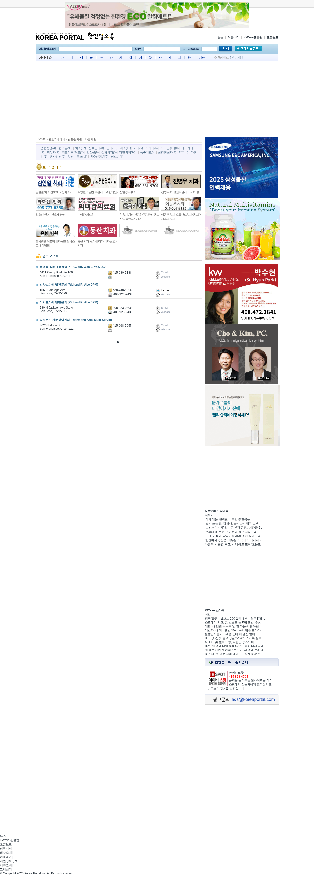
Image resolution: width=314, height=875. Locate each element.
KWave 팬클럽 (9, 840)
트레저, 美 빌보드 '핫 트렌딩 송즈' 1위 (229, 642)
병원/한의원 (75, 139)
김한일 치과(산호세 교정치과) (53, 192)
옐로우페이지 (57, 139)
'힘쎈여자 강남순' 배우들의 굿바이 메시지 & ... (234, 540)
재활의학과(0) (128, 152)
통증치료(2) (147, 152)
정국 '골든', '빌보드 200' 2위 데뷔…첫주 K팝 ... (235, 618)
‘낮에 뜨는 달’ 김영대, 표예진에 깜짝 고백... (233, 523)
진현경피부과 (127, 192)
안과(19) (111, 148)
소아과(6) (151, 148)
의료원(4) (117, 156)
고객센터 (6, 869)
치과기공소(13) (77, 156)
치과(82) (80, 148)
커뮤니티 (233, 37)
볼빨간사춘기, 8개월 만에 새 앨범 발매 (230, 634)
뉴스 (220, 37)
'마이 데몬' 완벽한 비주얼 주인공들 (227, 519)
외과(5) (138, 148)
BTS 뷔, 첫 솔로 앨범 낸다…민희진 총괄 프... (234, 654)
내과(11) (125, 148)
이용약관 (6, 857)
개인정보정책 (9, 861)
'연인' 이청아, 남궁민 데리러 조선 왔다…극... (233, 536)
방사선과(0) (57, 156)
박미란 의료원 (86, 214)
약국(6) (183, 152)
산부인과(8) (96, 148)
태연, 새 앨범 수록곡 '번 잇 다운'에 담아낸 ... (233, 626)
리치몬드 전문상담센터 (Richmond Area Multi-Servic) (76, 320)
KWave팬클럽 (253, 37)
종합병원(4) (48, 148)
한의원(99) (65, 148)
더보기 (209, 515)
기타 (202, 57)
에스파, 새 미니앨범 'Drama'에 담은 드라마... (234, 630)
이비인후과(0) (169, 148)
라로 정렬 (90, 139)
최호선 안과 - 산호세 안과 (50, 214)
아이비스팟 (236, 672)
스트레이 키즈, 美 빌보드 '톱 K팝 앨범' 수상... (234, 622)
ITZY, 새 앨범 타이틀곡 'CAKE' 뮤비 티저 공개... (235, 646)
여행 (240, 57)
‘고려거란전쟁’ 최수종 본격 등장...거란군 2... (233, 527)
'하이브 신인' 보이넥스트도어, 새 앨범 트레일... (235, 650)
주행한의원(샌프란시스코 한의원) (97, 192)
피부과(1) (53, 152)
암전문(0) (92, 152)
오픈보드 (272, 37)
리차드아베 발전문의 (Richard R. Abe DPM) (69, 284)
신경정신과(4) (167, 152)
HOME (42, 139)
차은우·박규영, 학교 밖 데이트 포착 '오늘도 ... (234, 544)
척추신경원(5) (99, 156)
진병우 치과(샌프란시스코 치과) (180, 192)
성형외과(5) (109, 152)
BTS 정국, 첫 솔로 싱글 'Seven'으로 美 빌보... (234, 638)
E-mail (165, 290)
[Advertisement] (157, 100)
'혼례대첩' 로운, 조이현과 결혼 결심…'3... (231, 532)
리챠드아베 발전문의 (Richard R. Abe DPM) (69, 302)
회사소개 (6, 852)
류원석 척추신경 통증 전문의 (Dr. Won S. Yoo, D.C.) (73, 267)
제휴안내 (6, 865)
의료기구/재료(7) (73, 152)
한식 (233, 57)
